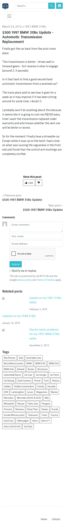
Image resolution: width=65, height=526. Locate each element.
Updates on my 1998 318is (19, 316)
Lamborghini (17, 392)
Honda (40, 386)
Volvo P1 (45, 420)
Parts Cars (33, 403)
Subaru (44, 409)
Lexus (30, 392)
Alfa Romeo (9, 358)
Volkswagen (23, 420)
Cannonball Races (12, 375)
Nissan (20, 403)
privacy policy (25, 280)
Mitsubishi (9, 403)
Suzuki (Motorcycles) (14, 415)
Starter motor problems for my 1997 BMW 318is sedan (44, 333)
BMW (29, 363)
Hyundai (51, 386)
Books (31, 369)
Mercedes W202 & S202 (29, 398)
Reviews (19, 409)
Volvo (35, 420)
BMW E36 (54, 363)
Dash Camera (24, 380)
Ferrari (37, 380)
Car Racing (9, 380)
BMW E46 (9, 369)
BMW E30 (40, 363)
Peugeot (46, 403)
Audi (21, 358)
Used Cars (8, 420)
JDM (6, 392)
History (56, 380)
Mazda (54, 392)
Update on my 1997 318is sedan (45, 300)
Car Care (28, 375)
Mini (47, 398)
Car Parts (54, 375)
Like (30, 183)
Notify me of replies (23, 271)
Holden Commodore (24, 386)
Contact (56, 519)
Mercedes (8, 398)
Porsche (8, 409)
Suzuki (55, 409)
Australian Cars (33, 358)
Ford (46, 380)
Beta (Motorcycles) (13, 363)
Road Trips (32, 409)
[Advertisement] (32, 466)
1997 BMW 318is (35, 26)
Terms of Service (46, 280)
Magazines (41, 392)
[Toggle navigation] (9, 16)
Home (44, 519)
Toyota (54, 415)
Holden (7, 386)
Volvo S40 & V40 (12, 426)
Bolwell (20, 369)
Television (33, 415)
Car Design (41, 375)
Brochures (42, 369)
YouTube (28, 426)
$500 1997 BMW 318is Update (22, 200)
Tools (44, 415)
